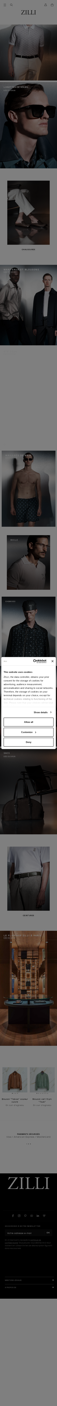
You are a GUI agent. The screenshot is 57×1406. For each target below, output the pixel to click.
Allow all (28, 722)
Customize (27, 732)
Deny (28, 742)
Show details (41, 712)
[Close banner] (52, 661)
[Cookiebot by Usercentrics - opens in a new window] (34, 661)
